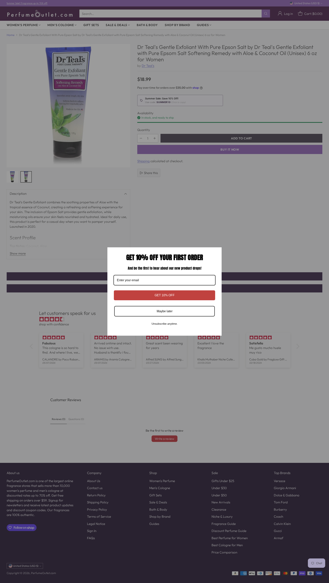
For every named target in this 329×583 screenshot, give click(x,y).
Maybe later (164, 311)
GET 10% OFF (165, 295)
